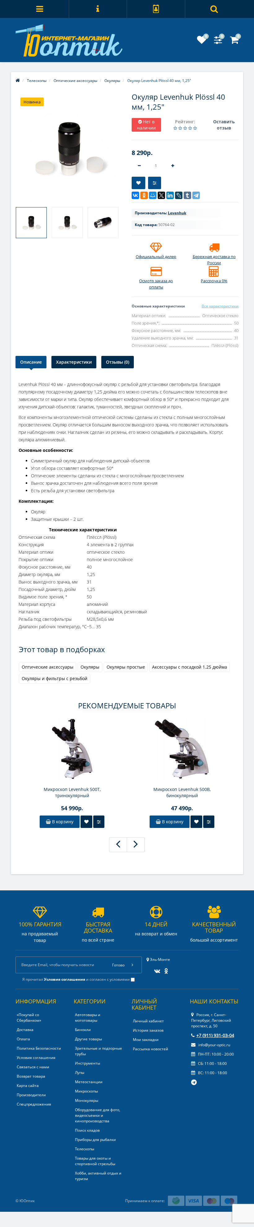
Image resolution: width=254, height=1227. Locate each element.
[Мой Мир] (152, 195)
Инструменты (87, 1063)
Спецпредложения (34, 1104)
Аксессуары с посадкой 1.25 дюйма (189, 667)
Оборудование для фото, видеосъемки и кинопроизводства (97, 1115)
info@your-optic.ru (213, 1044)
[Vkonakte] (155, 969)
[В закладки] (138, 183)
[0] (201, 41)
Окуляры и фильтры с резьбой (54, 678)
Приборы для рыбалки (95, 1139)
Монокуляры (86, 1100)
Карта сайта (28, 1085)
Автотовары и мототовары (87, 1017)
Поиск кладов (87, 1130)
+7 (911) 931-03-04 (215, 1035)
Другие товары (88, 1039)
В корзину (62, 822)
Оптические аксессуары (47, 667)
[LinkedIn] (170, 195)
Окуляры (90, 667)
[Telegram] (196, 195)
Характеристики (74, 362)
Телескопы (84, 1149)
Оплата (23, 1039)
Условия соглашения (36, 1057)
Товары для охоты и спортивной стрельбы (95, 1161)
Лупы (79, 1072)
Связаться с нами (33, 1067)
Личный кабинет (148, 1021)
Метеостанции (89, 1081)
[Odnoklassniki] (164, 969)
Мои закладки (146, 1039)
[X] (161, 195)
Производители (31, 1094)
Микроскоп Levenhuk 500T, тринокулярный (72, 792)
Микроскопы (86, 1091)
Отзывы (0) (117, 362)
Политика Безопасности (39, 1048)
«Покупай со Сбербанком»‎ (29, 1017)
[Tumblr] (187, 195)
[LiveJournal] (178, 195)
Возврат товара (31, 1076)
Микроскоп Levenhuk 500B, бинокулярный (182, 792)
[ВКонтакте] (135, 195)
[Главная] (17, 80)
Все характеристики (220, 306)
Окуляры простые (126, 667)
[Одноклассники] (144, 195)
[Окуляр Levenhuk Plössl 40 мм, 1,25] (31, 222)
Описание (31, 362)
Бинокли (83, 1029)
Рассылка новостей (150, 1049)
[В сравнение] (154, 183)
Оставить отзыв (224, 125)
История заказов (148, 1030)
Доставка (25, 1029)
